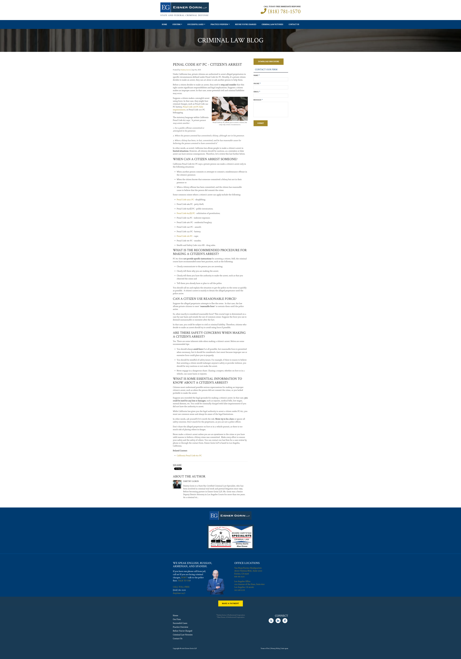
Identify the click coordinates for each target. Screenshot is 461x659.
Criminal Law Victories (272, 24)
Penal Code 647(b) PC (186, 213)
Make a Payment (230, 603)
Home (164, 24)
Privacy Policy (275, 648)
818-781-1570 (239, 576)
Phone (257, 84)
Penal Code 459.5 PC (185, 199)
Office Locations (247, 563)
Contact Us (294, 24)
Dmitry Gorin (186, 70)
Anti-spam (284, 648)
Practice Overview (219, 24)
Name (257, 75)
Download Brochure (268, 61)
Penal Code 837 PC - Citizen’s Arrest (207, 64)
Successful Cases (195, 24)
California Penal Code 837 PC (189, 455)
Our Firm (176, 24)
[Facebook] (285, 621)
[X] (271, 621)
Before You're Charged (245, 24)
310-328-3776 (239, 590)
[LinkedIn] (278, 621)
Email (257, 92)
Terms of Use (265, 648)
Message (258, 100)
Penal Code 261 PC (184, 236)
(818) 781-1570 (284, 11)
